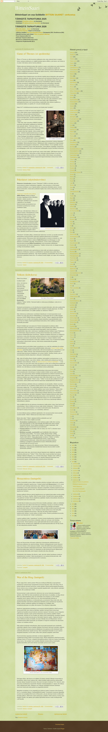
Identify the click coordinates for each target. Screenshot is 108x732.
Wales (71, 431)
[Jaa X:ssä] (59, 167)
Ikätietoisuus (73, 129)
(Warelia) (42, 34)
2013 (73, 515)
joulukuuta (75, 463)
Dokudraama (73, 275)
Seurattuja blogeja (59, 724)
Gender (72, 95)
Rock (71, 397)
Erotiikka (72, 168)
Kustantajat (73, 377)
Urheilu (71, 298)
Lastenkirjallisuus (74, 249)
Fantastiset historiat (22, 30)
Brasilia (72, 324)
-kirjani (23, 29)
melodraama (73, 144)
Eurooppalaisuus (74, 281)
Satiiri (71, 292)
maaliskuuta (76, 496)
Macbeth (72, 217)
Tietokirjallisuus (74, 157)
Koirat (71, 371)
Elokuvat (25, 468)
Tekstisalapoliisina (74, 151)
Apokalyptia (73, 116)
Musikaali (72, 251)
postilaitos (72, 305)
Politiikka (72, 59)
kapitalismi (72, 270)
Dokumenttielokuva (74, 330)
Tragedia (72, 262)
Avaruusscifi (73, 89)
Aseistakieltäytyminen (75, 273)
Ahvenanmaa (73, 313)
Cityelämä (72, 326)
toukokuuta (76, 480)
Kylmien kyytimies (74, 153)
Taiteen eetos (73, 61)
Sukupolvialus (73, 414)
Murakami (72, 219)
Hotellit (71, 343)
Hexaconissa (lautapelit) (29, 478)
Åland (71, 232)
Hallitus (72, 341)
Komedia (72, 170)
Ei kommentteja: (49, 262)
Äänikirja (72, 437)
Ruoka (71, 403)
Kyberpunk (72, 247)
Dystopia (72, 146)
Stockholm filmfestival (75, 148)
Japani (71, 213)
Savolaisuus (73, 294)
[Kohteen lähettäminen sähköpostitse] (56, 167)
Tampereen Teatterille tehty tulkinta (26, 193)
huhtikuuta (75, 494)
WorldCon (72, 266)
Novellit (72, 174)
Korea (71, 373)
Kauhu (71, 80)
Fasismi (72, 335)
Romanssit (72, 84)
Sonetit (71, 409)
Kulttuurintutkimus (74, 375)
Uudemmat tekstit (21, 714)
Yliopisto (72, 159)
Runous (72, 86)
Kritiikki (72, 65)
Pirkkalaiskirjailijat (74, 255)
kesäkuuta (75, 477)
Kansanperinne (73, 362)
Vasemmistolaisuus (75, 300)
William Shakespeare (75, 91)
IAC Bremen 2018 (74, 210)
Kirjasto (72, 369)
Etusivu (40, 714)
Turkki (71, 424)
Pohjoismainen (73, 392)
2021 (73, 457)
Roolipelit (72, 401)
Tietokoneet (73, 420)
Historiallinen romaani (75, 172)
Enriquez (72, 279)
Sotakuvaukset (73, 112)
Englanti (72, 240)
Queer (71, 187)
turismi (71, 108)
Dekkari (72, 131)
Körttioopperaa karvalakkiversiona (52, 228)
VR (71, 225)
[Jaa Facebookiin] (61, 167)
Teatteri (24, 265)
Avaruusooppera (74, 320)
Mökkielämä (73, 78)
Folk (71, 339)
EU (71, 277)
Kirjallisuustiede (74, 110)
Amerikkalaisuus (74, 236)
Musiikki (72, 185)
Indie (71, 345)
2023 (73, 452)
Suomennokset (73, 99)
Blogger (62, 728)
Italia (71, 352)
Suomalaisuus (73, 142)
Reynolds (72, 395)
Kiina (71, 367)
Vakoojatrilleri (73, 427)
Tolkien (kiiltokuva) (27, 274)
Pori (71, 290)
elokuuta (75, 473)
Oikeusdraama (73, 390)
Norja (71, 221)
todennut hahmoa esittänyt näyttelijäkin (47, 361)
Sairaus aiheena (74, 138)
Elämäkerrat (73, 208)
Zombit (71, 433)
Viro (71, 193)
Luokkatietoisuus (74, 67)
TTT (71, 418)
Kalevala (72, 360)
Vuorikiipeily (73, 302)
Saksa (71, 140)
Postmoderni (73, 258)
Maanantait (72, 134)
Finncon (72, 337)
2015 (73, 511)
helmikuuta (76, 498)
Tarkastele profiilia (74, 538)
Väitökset (72, 429)
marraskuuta (76, 466)
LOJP (71, 215)
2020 (73, 459)
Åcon (71, 230)
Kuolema (72, 245)
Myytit (71, 198)
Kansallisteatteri (74, 243)
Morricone (72, 384)
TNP (71, 189)
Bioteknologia (73, 322)
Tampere (72, 127)
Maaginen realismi (74, 380)
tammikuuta (76, 501)
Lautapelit (25, 567)
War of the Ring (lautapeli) (30, 577)
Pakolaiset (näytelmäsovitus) (31, 179)
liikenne (72, 228)
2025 (73, 447)
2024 (73, 450)
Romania (72, 399)
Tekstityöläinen (73, 69)
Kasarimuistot (73, 121)
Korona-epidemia (74, 101)
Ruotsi (71, 178)
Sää (71, 416)
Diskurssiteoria (73, 328)
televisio (72, 311)
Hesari (71, 97)
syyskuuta (75, 470)
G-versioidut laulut (74, 119)
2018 (73, 504)
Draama (72, 238)
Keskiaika (72, 365)
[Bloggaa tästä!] (58, 167)
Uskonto (72, 123)
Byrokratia (72, 166)
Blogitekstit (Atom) (22, 717)
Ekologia (72, 161)
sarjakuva (72, 307)
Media (28, 170)
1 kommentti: (50, 167)
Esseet (71, 332)
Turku (71, 223)
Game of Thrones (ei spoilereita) (33, 53)
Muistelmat (72, 386)
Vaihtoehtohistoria (74, 191)
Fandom (72, 196)
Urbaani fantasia (74, 296)
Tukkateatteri (73, 93)
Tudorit (71, 422)
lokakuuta (75, 468)
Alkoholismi (73, 202)
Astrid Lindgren (73, 317)
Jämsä (71, 358)
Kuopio (71, 181)
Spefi (71, 56)
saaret (71, 200)
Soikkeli (80, 523)
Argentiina (72, 204)
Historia (72, 136)
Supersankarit (73, 155)
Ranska (72, 176)
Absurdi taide (73, 234)
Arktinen (72, 206)
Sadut (71, 405)
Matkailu (72, 74)
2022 (73, 454)
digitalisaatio (73, 268)
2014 (73, 513)
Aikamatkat (73, 315)
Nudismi (72, 388)
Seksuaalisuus (73, 407)
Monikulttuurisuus (74, 382)
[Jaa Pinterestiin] (63, 167)
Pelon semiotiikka (74, 288)
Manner (72, 283)
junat (71, 435)
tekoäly (72, 309)
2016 (73, 508)
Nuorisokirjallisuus (74, 253)
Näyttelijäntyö (73, 82)
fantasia (25, 170)
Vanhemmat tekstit (60, 714)
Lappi (71, 183)
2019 (73, 461)
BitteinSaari (27, 7)
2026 (73, 445)
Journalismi (73, 356)
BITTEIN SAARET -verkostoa (60, 15)
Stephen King (73, 260)
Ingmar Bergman (74, 347)
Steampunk (73, 412)
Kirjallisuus (72, 54)
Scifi (71, 125)
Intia (71, 350)
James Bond (73, 354)
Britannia (72, 163)
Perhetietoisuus (74, 71)
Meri (71, 285)
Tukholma (72, 114)
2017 (73, 506)
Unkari (71, 264)
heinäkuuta (76, 475)
